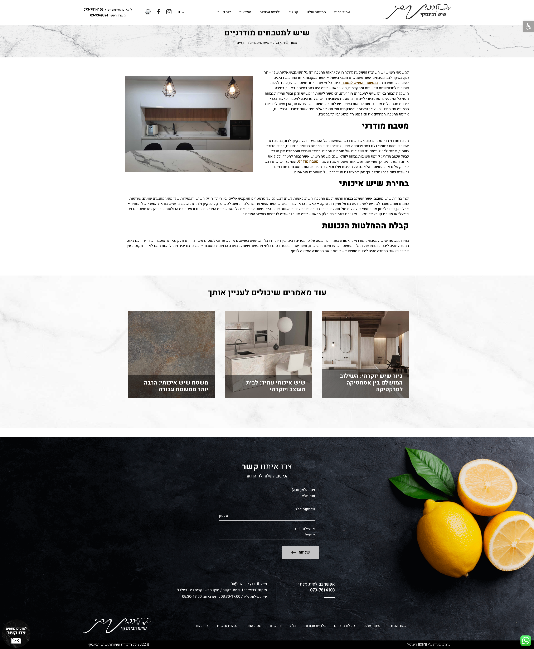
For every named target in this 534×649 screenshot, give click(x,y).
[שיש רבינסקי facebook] (158, 12)
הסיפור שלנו (316, 12)
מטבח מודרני (308, 161)
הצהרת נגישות (227, 626)
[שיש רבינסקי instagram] (168, 12)
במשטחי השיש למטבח (359, 82)
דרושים (275, 626)
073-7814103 (93, 9)
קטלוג (293, 12)
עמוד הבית (342, 12)
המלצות (245, 12)
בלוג (276, 43)
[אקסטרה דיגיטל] (422, 645)
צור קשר (224, 12)
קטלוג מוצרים (344, 626)
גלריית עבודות (270, 12)
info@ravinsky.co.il (243, 584)
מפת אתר (254, 626)
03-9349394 (99, 15)
